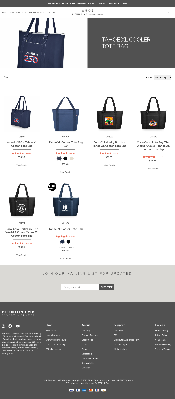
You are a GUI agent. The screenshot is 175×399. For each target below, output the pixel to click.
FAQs (116, 335)
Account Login (120, 344)
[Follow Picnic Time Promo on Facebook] (10, 326)
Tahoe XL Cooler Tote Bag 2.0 (66, 144)
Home (4, 12)
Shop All (51, 12)
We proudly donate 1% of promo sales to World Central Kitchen (87, 3)
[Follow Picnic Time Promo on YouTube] (18, 326)
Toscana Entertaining (55, 344)
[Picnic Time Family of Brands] (87, 12)
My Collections (120, 349)
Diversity (86, 367)
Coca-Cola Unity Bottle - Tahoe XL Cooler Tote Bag (109, 144)
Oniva (21, 136)
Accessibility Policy (163, 344)
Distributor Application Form (127, 340)
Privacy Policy (161, 335)
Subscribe (106, 287)
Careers (85, 344)
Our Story (86, 330)
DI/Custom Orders (90, 358)
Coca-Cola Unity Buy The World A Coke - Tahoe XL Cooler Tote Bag (153, 146)
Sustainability (88, 363)
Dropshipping (161, 330)
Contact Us (119, 330)
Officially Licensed (53, 349)
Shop (49, 325)
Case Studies (87, 340)
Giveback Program (90, 335)
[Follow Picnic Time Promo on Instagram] (3, 326)
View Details (21, 165)
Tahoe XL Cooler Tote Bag (66, 229)
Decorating (87, 353)
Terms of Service (162, 349)
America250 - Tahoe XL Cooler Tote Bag (22, 144)
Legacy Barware (53, 335)
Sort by (148, 77)
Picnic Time (51, 330)
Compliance (160, 340)
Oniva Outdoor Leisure (56, 340)
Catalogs (86, 349)
